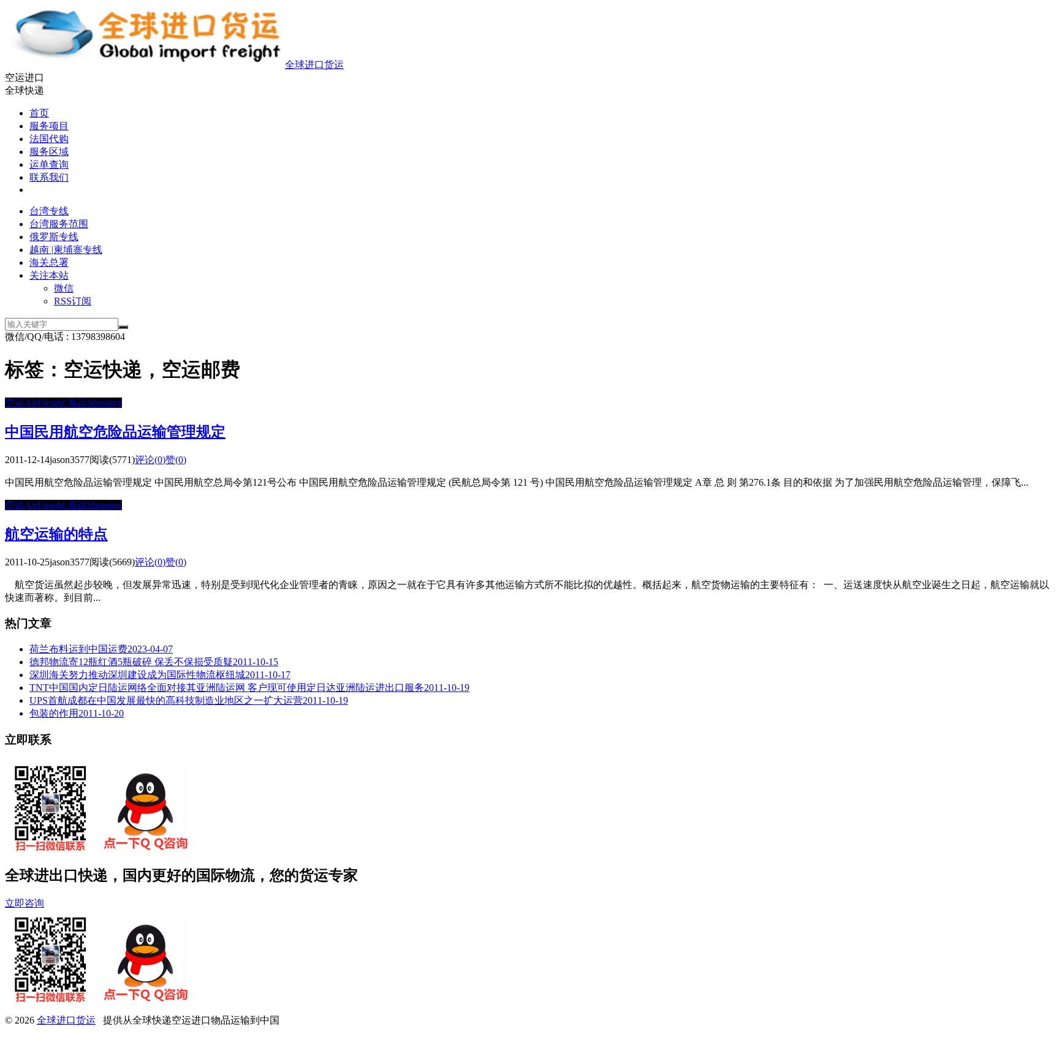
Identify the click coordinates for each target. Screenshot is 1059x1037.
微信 (64, 288)
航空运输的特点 (56, 534)
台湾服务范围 (58, 224)
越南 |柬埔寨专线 (65, 249)
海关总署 (49, 262)
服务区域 (49, 151)
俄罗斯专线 (53, 237)
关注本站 (49, 275)
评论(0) (150, 459)
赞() (175, 459)
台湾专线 (49, 211)
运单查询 (49, 164)
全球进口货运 (314, 64)
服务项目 (49, 126)
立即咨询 (24, 903)
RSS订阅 (72, 301)
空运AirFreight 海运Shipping (63, 403)
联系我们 (49, 177)
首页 (39, 113)
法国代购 (49, 139)
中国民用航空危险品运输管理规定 (115, 432)
